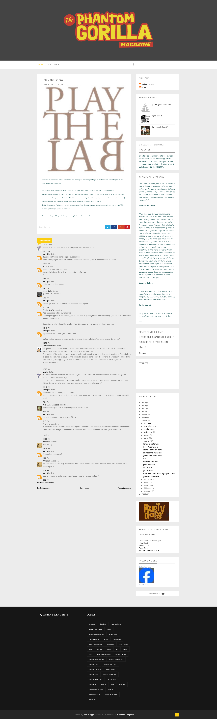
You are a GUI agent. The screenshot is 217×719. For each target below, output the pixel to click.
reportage (122, 684)
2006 (144, 494)
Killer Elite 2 (143, 543)
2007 (144, 420)
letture (109, 649)
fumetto (106, 639)
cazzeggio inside (116, 624)
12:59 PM (46, 448)
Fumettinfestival (94, 639)
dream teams (113, 634)
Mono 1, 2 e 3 (144, 545)
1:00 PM (46, 458)
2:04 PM (46, 402)
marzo (147, 485)
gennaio (147, 491)
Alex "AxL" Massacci (51, 405)
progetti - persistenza (109, 674)
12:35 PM (46, 251)
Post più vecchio (124, 488)
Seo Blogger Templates (93, 714)
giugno (147, 441)
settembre (148, 432)
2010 (144, 411)
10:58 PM (46, 343)
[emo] (45, 254)
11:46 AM (46, 387)
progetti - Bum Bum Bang (96, 659)
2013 (144, 402)
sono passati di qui (94, 694)
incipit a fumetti (123, 644)
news (90, 654)
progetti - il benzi (94, 664)
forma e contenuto (151, 444)
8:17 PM (46, 421)
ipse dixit (99, 649)
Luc (44, 244)
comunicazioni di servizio (96, 634)
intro (90, 649)
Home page (84, 488)
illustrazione (110, 644)
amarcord (92, 624)
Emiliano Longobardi (145, 567)
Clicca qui (143, 353)
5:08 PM (46, 298)
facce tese (147, 467)
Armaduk (46, 442)
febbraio (147, 488)
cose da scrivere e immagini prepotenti (159, 473)
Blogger (162, 594)
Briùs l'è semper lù (150, 447)
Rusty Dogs (53, 64)
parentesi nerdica (121, 654)
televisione (92, 699)
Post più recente (43, 488)
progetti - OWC (93, 674)
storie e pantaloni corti (152, 450)
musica (125, 649)
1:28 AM (46, 470)
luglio (146, 438)
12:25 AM (46, 369)
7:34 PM (46, 411)
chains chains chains (95, 629)
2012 (144, 405)
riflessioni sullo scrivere (96, 689)
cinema (109, 629)
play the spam (149, 464)
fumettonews (117, 639)
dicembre (148, 423)
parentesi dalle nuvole (104, 654)
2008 (144, 417)
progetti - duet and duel (116, 659)
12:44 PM (46, 263)
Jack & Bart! (148, 470)
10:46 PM (46, 328)
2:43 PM (46, 288)
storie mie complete (111, 694)
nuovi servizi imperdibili (152, 453)
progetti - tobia (111, 679)
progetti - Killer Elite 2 (110, 664)
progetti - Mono (110, 669)
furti (145, 458)
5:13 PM (46, 307)
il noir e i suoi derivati (95, 644)
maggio (147, 479)
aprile (146, 482)
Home (41, 64)
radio (112, 684)
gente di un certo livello (152, 455)
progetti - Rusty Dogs (95, 679)
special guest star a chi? (161, 104)
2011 (144, 408)
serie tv (110, 689)
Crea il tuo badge (144, 585)
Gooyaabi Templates (125, 714)
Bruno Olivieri (48, 346)
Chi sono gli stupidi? (160, 127)
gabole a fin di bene (151, 476)
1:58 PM (46, 278)
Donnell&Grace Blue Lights (150, 540)
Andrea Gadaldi (148, 84)
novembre (148, 426)
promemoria (92, 684)
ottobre (147, 429)
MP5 (45, 266)
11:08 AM (46, 439)
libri (117, 649)
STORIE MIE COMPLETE (149, 550)
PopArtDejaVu (48, 310)
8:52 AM (46, 480)
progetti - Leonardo (95, 669)
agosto (147, 435)
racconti (103, 684)
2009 (144, 414)
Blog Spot (103, 624)
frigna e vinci (157, 116)
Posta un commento (45, 482)
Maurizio (46, 291)
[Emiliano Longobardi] (146, 575)
